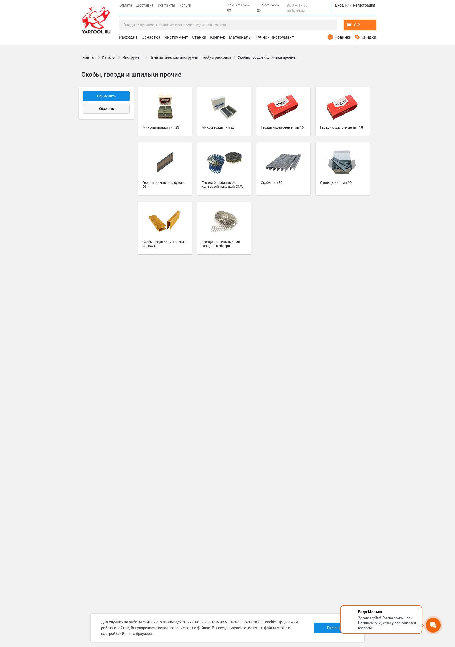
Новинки (343, 37)
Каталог (109, 57)
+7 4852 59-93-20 (268, 7)
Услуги (185, 5)
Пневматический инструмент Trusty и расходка (190, 57)
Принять (334, 628)
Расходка (128, 37)
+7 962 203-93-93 (238, 7)
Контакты (166, 5)
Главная (88, 57)
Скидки (369, 37)
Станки (199, 37)
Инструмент (176, 37)
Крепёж (217, 37)
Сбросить (106, 109)
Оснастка (151, 37)
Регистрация (364, 5)
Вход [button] (339, 5)
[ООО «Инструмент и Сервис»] (96, 19)
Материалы (240, 37)
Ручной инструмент (274, 37)
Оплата (125, 5)
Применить (106, 96)
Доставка (145, 5)
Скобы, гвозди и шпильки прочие (266, 57)
